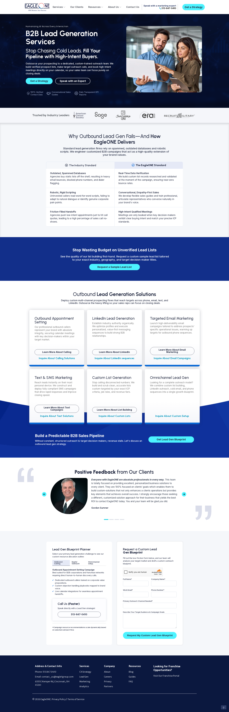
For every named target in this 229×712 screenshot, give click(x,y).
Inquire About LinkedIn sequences (114, 358)
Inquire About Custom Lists (114, 416)
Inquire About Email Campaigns (172, 358)
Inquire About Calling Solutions (57, 358)
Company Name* (158, 579)
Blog (131, 671)
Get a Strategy (193, 7)
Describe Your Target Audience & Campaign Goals (143, 612)
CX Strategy (85, 671)
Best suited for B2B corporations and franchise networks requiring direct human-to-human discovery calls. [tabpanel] (78, 581)
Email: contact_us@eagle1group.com (54, 676)
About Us (113, 7)
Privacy (107, 681)
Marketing (84, 681)
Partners (108, 686)
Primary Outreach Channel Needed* (138, 601)
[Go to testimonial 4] (122, 519)
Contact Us (132, 7)
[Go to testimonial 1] (106, 519)
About (107, 671)
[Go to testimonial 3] (116, 519)
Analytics (84, 686)
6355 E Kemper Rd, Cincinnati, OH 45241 (52, 683)
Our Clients (76, 7)
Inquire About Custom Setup (172, 416)
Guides (132, 676)
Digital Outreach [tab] (76, 563)
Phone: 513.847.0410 (45, 671)
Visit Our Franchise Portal (166, 675)
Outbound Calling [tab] (58, 563)
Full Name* (127, 579)
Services (58, 7)
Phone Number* (157, 590)
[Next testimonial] (184, 494)
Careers (108, 676)
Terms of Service (75, 699)
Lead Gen (84, 676)
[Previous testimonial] (44, 494)
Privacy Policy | (59, 699)
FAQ (131, 681)
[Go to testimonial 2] (111, 519)
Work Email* (128, 590)
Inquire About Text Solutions (57, 416)
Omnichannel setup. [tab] (94, 563)
